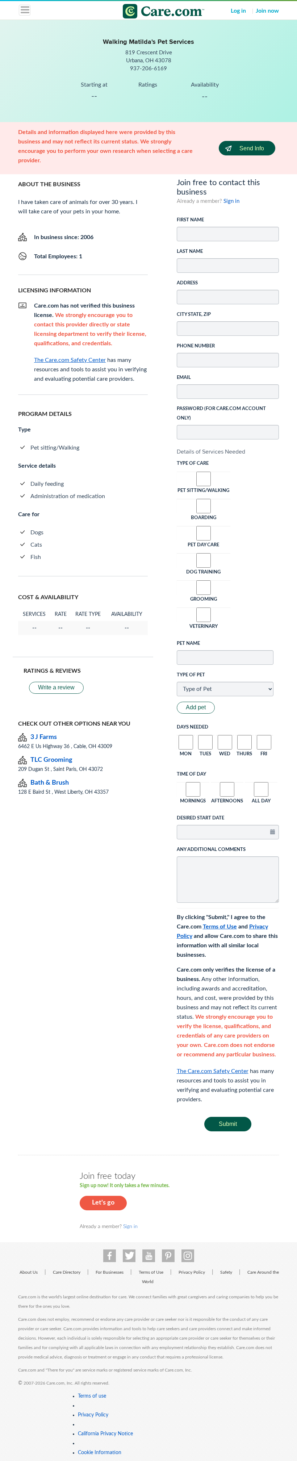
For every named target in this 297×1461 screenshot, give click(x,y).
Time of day (191, 774)
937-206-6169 (148, 68)
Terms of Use (220, 927)
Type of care (193, 463)
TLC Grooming (51, 760)
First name (190, 220)
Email (184, 377)
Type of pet (191, 675)
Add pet (196, 707)
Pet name (188, 643)
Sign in (231, 201)
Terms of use (92, 1396)
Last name (190, 251)
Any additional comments (211, 849)
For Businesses (110, 1272)
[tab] (228, 452)
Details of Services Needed (211, 451)
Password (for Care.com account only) (221, 413)
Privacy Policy (192, 1272)
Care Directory (66, 1272)
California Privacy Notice (105, 1433)
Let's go (103, 1202)
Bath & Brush (49, 783)
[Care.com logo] (153, 12)
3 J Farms (43, 737)
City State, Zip (194, 314)
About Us (29, 1272)
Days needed (192, 727)
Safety (226, 1272)
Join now (267, 11)
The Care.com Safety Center (212, 1071)
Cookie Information (99, 1452)
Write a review (56, 687)
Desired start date (200, 818)
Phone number (196, 346)
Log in (238, 11)
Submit (228, 1124)
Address (187, 283)
